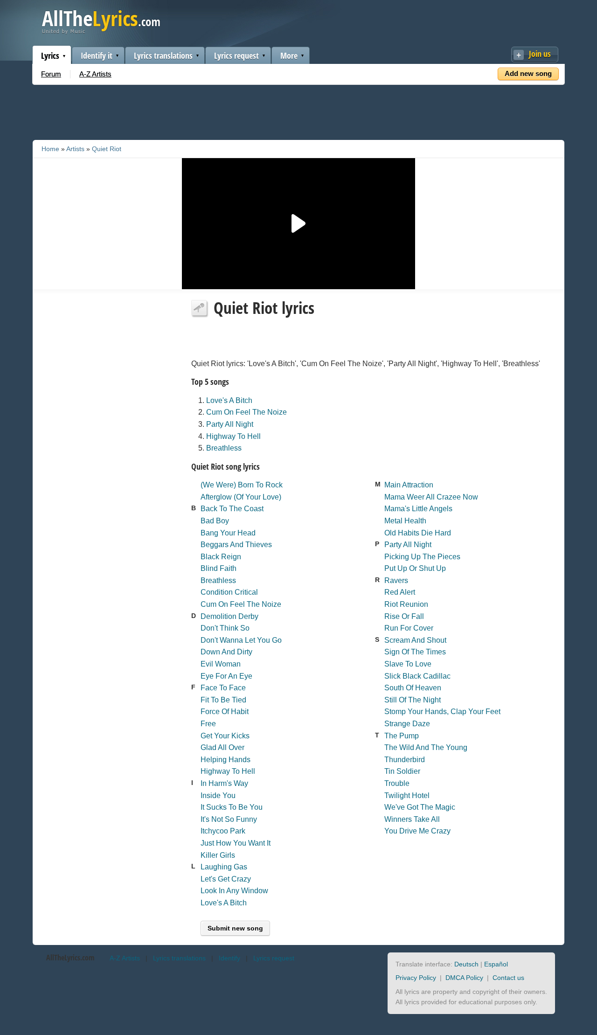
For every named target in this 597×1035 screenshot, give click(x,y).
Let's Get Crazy (226, 879)
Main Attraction (408, 485)
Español (496, 964)
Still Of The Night (412, 700)
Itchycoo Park (223, 831)
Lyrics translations (163, 55)
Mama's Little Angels (418, 509)
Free (208, 724)
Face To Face (223, 688)
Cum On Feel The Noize (246, 412)
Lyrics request (236, 55)
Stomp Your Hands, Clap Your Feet (442, 711)
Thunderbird (404, 760)
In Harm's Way (224, 783)
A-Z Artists (95, 74)
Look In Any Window (234, 891)
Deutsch (466, 964)
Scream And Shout (415, 640)
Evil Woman (221, 664)
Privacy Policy (416, 977)
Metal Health (405, 521)
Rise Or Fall (404, 616)
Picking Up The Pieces (422, 557)
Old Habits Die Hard (417, 533)
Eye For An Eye (226, 676)
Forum (51, 74)
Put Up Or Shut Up (415, 568)
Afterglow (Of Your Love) (241, 497)
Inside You (218, 795)
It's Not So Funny (229, 819)
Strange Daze (407, 724)
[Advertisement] (298, 111)
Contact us (508, 977)
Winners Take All (412, 819)
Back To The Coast (232, 509)
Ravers (396, 580)
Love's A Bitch (229, 400)
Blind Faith (218, 568)
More (289, 55)
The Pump (401, 736)
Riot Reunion (406, 604)
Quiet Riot (106, 149)
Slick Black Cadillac (417, 676)
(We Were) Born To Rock (242, 485)
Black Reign (221, 557)
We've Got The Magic (419, 807)
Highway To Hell (233, 436)
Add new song (528, 73)
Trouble (397, 783)
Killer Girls (218, 855)
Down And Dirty (226, 652)
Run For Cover (408, 628)
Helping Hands (225, 760)
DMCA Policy (464, 977)
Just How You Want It (236, 843)
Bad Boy (215, 521)
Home (50, 149)
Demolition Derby (229, 616)
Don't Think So (225, 628)
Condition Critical (229, 592)
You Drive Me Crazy (417, 831)
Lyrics (50, 55)
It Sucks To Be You (232, 807)
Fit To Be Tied (223, 700)
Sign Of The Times (415, 652)
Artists (75, 149)
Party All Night (229, 424)
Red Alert (399, 592)
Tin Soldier (402, 771)
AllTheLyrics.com (70, 957)
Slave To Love (407, 664)
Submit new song (235, 928)
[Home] (101, 32)
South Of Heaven (412, 688)
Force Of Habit (225, 711)
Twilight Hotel (407, 795)
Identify (229, 958)
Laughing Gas (224, 867)
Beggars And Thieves (236, 545)
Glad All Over (222, 747)
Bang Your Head (228, 533)
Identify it (96, 55)
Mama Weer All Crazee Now (431, 497)
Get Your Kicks (225, 736)
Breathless (224, 448)
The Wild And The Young (425, 747)
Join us (540, 53)
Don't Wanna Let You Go (241, 640)
